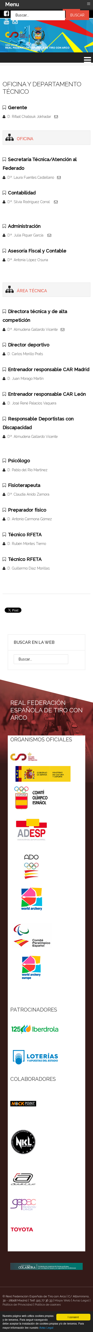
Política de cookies (48, 1304)
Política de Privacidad (18, 1304)
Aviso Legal (46, 1327)
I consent (73, 1317)
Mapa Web (62, 1300)
